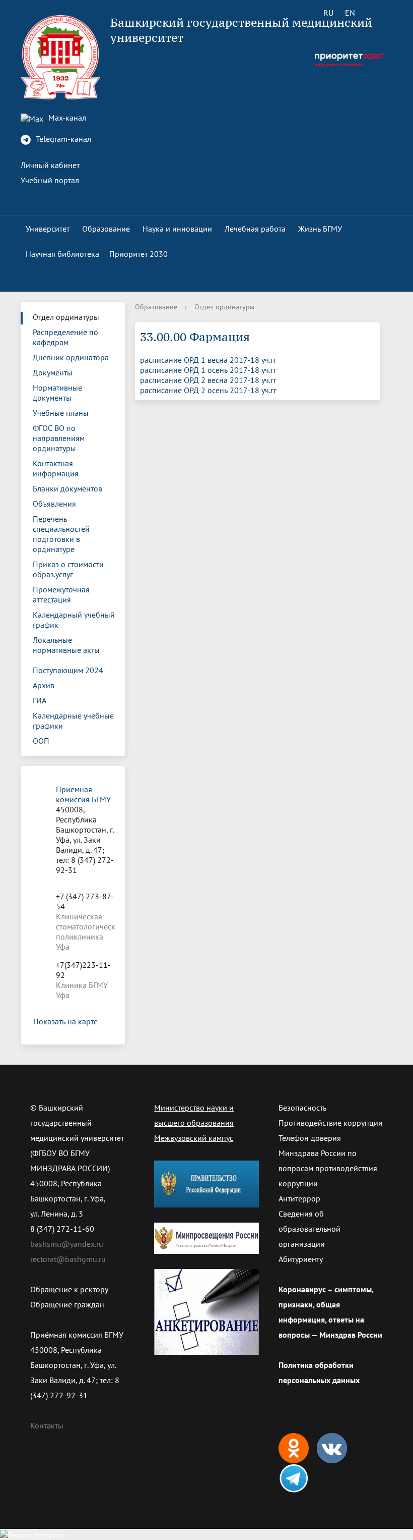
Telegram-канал (62, 139)
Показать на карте (65, 1021)
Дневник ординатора (71, 357)
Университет (48, 229)
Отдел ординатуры (66, 317)
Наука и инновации (177, 229)
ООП (41, 741)
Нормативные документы (57, 392)
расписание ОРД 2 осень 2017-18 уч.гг (208, 390)
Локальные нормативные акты (66, 645)
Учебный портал (50, 180)
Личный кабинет (50, 165)
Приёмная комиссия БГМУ (83, 794)
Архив (43, 685)
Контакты (46, 1425)
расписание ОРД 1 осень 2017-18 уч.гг (208, 370)
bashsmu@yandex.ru (66, 1244)
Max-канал (66, 118)
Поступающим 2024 (68, 670)
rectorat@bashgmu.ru (68, 1259)
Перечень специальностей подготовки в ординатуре (61, 534)
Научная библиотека (62, 254)
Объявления (54, 504)
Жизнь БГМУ (320, 229)
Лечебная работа (255, 229)
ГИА (39, 700)
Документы (53, 372)
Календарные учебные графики (73, 720)
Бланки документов (67, 488)
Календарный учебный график (74, 620)
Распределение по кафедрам (65, 337)
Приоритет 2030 (138, 254)
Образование (106, 229)
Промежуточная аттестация (61, 594)
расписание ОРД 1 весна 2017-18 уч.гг (208, 360)
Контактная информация (56, 468)
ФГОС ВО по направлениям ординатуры (59, 438)
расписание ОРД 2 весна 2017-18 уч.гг (208, 380)
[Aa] (378, 12)
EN (350, 13)
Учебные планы (61, 413)
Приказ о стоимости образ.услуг (68, 569)
